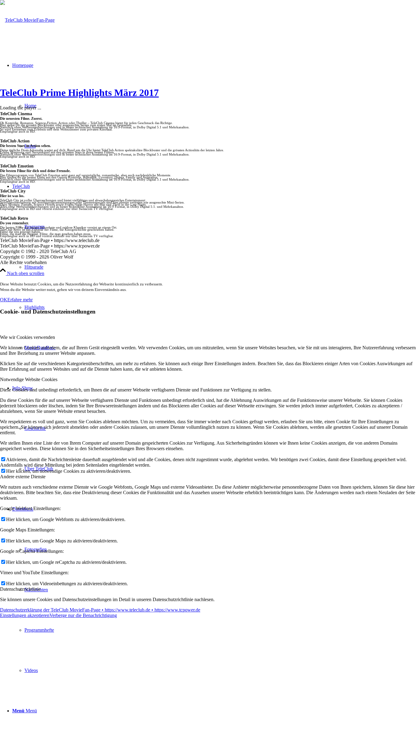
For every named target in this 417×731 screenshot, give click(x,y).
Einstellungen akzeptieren (24, 615)
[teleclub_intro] (27, 20)
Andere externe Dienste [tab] (22, 476)
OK (3, 299)
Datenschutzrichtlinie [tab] (20, 589)
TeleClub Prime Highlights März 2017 (79, 92)
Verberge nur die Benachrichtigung (83, 615)
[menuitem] (214, 267)
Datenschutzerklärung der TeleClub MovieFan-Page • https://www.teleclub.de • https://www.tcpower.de (100, 609)
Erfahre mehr (20, 299)
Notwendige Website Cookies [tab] (28, 379)
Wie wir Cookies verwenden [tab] (27, 337)
